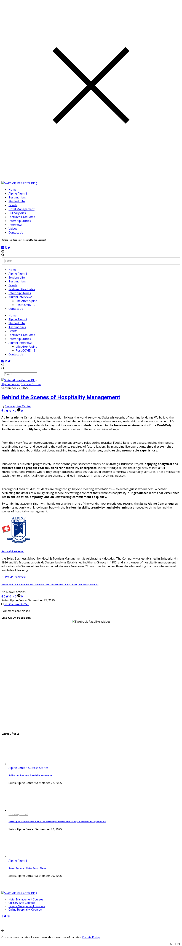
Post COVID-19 (25, 305)
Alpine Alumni (18, 193)
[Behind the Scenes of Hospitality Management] (22, 764)
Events (13, 205)
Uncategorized (18, 814)
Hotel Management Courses (26, 899)
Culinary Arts (17, 213)
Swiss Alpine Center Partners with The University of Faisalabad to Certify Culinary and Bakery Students (57, 822)
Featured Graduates (22, 217)
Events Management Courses (27, 906)
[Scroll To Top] (2, 931)
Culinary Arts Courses (22, 903)
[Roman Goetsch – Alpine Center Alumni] (22, 857)
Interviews (15, 225)
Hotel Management (21, 209)
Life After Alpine (26, 301)
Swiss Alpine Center (18, 406)
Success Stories (31, 384)
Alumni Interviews (20, 297)
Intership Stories (20, 221)
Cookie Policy (91, 937)
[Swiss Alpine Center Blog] (19, 183)
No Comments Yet (16, 604)
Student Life (17, 201)
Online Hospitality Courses (25, 909)
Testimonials (17, 197)
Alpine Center (10, 384)
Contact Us (16, 232)
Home (13, 190)
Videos (13, 229)
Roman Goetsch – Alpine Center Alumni (27, 868)
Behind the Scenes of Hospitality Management (60, 397)
